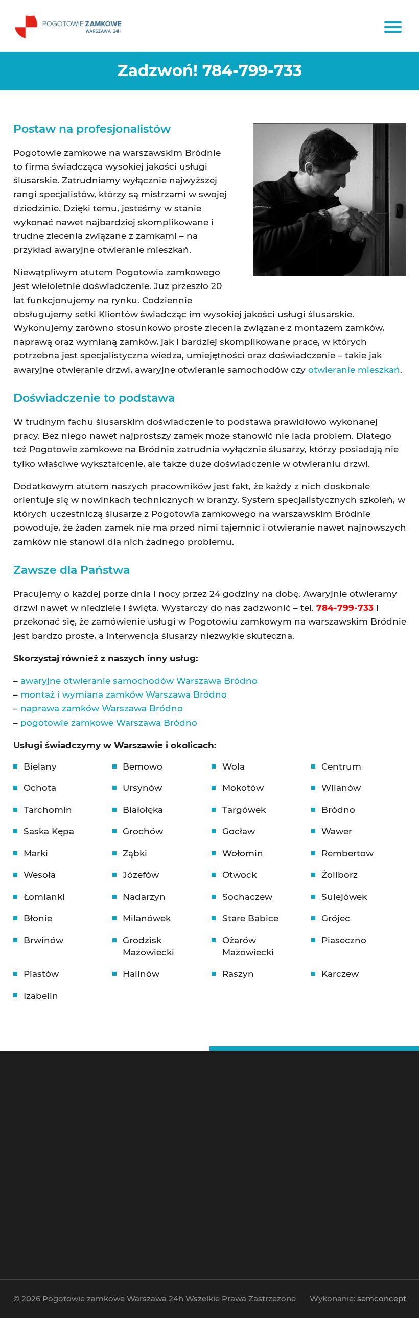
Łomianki (44, 897)
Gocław (238, 831)
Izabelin (41, 996)
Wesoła (40, 875)
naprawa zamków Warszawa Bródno (101, 708)
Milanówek (147, 918)
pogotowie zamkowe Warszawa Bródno (108, 722)
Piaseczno (343, 940)
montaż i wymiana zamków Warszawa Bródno (123, 694)
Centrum (341, 766)
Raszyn (238, 974)
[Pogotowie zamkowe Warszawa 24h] (69, 25)
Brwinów (43, 940)
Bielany (40, 766)
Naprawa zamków (154, 1192)
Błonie (38, 918)
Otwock (239, 875)
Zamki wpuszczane (260, 1140)
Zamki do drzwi (256, 1132)
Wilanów (341, 788)
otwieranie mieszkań (354, 370)
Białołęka (143, 810)
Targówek (244, 810)
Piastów (41, 974)
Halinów (141, 974)
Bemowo (142, 766)
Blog (138, 1200)
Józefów (141, 875)
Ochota (40, 788)
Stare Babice (250, 918)
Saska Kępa (49, 831)
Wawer (336, 831)
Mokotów (243, 788)
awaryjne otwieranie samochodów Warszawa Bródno (139, 681)
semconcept (381, 1298)
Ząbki (135, 853)
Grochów (143, 831)
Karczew (340, 974)
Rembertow (347, 853)
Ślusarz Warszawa (154, 1140)
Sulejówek (344, 897)
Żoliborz (339, 875)
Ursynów (142, 788)
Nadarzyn (144, 897)
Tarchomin (48, 810)
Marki (36, 853)
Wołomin (242, 853)
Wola (233, 766)
